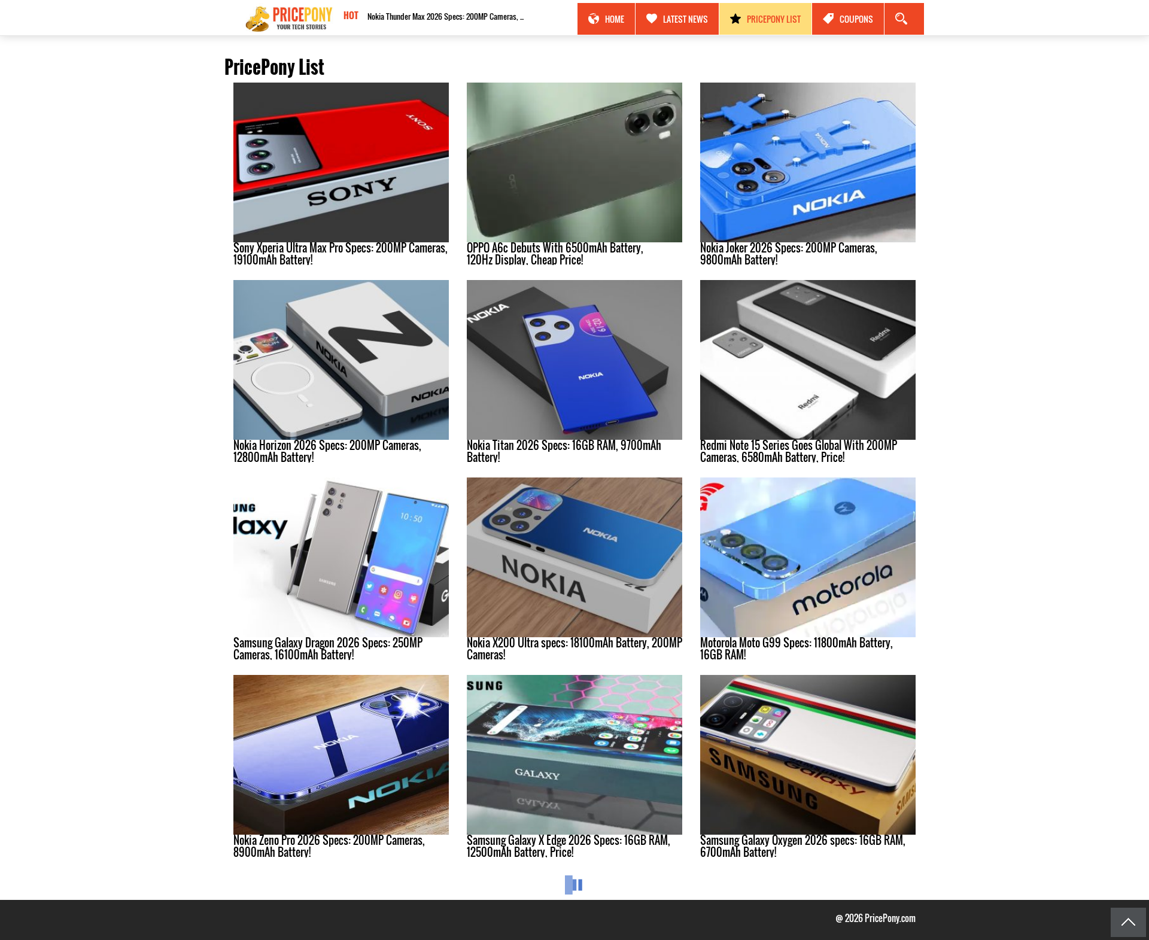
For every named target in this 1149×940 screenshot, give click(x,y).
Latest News (685, 19)
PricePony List (774, 19)
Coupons (856, 19)
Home (614, 19)
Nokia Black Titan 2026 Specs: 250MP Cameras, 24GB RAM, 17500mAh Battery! (448, 16)
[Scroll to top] (1128, 922)
